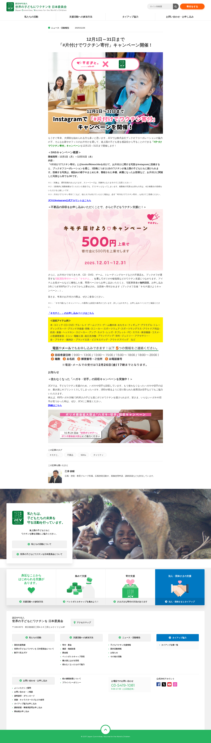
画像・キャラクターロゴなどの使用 (29, 700)
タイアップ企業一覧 (169, 645)
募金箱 (65, 653)
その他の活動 (116, 656)
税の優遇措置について (71, 679)
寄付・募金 (67, 645)
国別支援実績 (19, 645)
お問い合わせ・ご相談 (23, 692)
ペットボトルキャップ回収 (73, 656)
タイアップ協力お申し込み (25, 704)
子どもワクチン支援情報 (120, 645)
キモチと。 (55, 455)
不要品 (70, 455)
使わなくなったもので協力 (73, 664)
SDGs (83, 455)
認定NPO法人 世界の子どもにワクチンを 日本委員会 (36, 6)
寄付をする (192, 6)
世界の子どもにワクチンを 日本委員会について (34, 649)
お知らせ (114, 653)
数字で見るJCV (20, 653)
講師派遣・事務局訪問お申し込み (28, 707)
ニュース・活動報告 (60, 28)
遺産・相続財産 (68, 649)
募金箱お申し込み (21, 711)
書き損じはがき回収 (70, 660)
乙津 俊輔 (69, 471)
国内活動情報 (116, 649)
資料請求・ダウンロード (24, 696)
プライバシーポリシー (71, 682)
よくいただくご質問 (22, 688)
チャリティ (98, 455)
